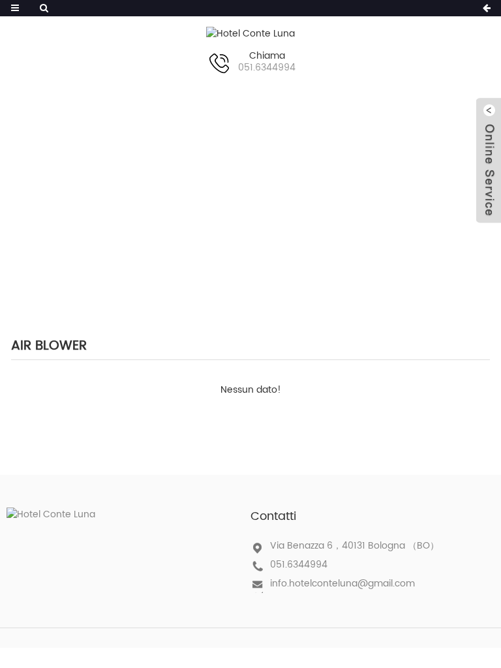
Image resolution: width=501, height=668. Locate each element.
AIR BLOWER (327, 194)
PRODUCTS (231, 194)
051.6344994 (298, 564)
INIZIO (154, 194)
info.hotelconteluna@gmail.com (342, 583)
